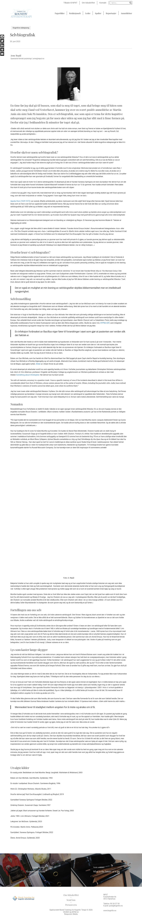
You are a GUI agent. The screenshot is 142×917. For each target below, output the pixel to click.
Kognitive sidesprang (21, 28)
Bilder (38, 364)
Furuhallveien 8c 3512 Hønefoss (109, 898)
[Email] (2, 54)
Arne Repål (16, 55)
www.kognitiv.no (109, 910)
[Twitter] (2, 41)
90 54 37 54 (114, 904)
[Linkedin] (2, 45)
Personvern (71, 904)
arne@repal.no (38, 58)
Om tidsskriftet (71, 895)
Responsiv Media (71, 914)
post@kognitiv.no (116, 906)
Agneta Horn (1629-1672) (20, 201)
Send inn (71, 899)
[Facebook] (2, 37)
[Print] (2, 49)
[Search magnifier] (130, 2)
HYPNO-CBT (105, 323)
